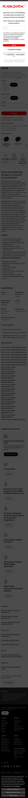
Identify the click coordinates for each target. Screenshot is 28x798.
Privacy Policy (10, 54)
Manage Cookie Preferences (13, 789)
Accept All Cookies (13, 795)
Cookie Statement (16, 786)
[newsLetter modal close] (25, 3)
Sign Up (14, 45)
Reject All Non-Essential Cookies (13, 792)
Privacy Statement (6, 786)
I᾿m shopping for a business (14, 49)
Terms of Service (20, 54)
